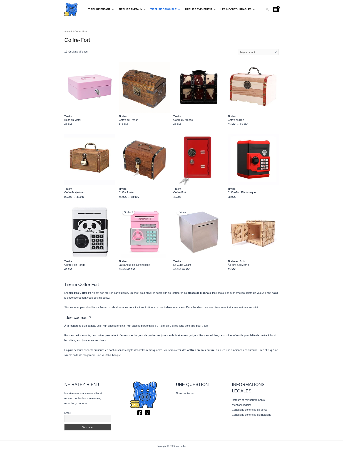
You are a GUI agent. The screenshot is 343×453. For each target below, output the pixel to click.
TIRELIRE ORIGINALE (163, 9)
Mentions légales (242, 404)
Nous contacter (185, 393)
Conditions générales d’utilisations (251, 414)
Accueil (68, 31)
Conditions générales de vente (249, 409)
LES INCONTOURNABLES (235, 9)
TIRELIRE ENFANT (99, 9)
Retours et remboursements (248, 399)
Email (67, 412)
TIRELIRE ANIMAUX (130, 9)
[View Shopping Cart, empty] (276, 9)
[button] (267, 9)
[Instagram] (147, 412)
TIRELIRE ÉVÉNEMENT (198, 9)
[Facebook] (140, 412)
